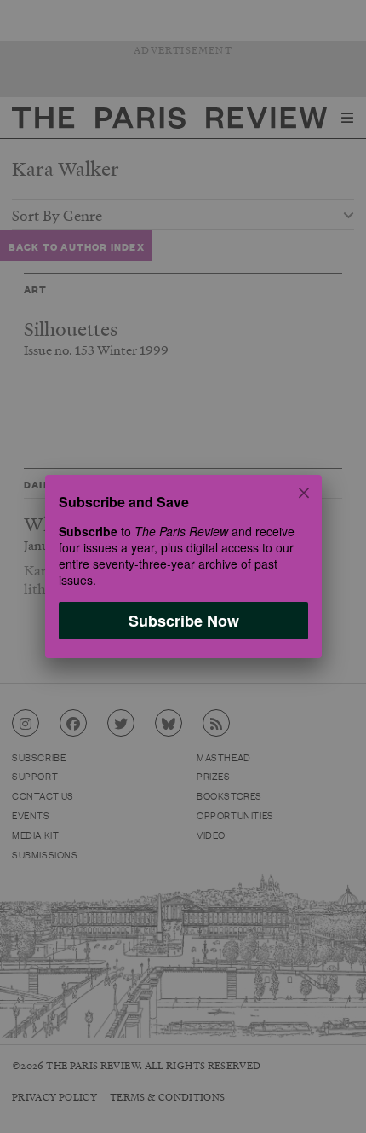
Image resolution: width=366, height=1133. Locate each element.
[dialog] (183, 566)
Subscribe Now (183, 621)
